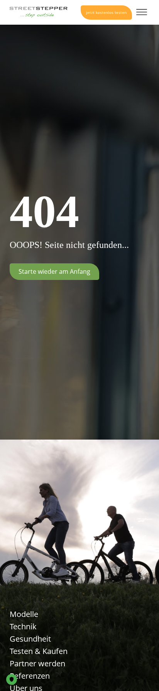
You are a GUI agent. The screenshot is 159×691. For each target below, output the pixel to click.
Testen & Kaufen (39, 651)
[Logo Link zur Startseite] (39, 12)
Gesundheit (30, 639)
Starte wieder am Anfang (54, 271)
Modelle (24, 614)
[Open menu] (141, 12)
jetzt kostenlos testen (106, 12)
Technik (23, 626)
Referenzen (30, 676)
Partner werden (37, 663)
